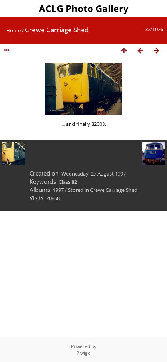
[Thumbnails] (124, 50)
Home (13, 30)
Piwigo (83, 353)
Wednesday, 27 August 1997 (93, 173)
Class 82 (68, 181)
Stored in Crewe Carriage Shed (102, 189)
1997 (58, 189)
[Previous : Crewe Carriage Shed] (140, 50)
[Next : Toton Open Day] (156, 50)
